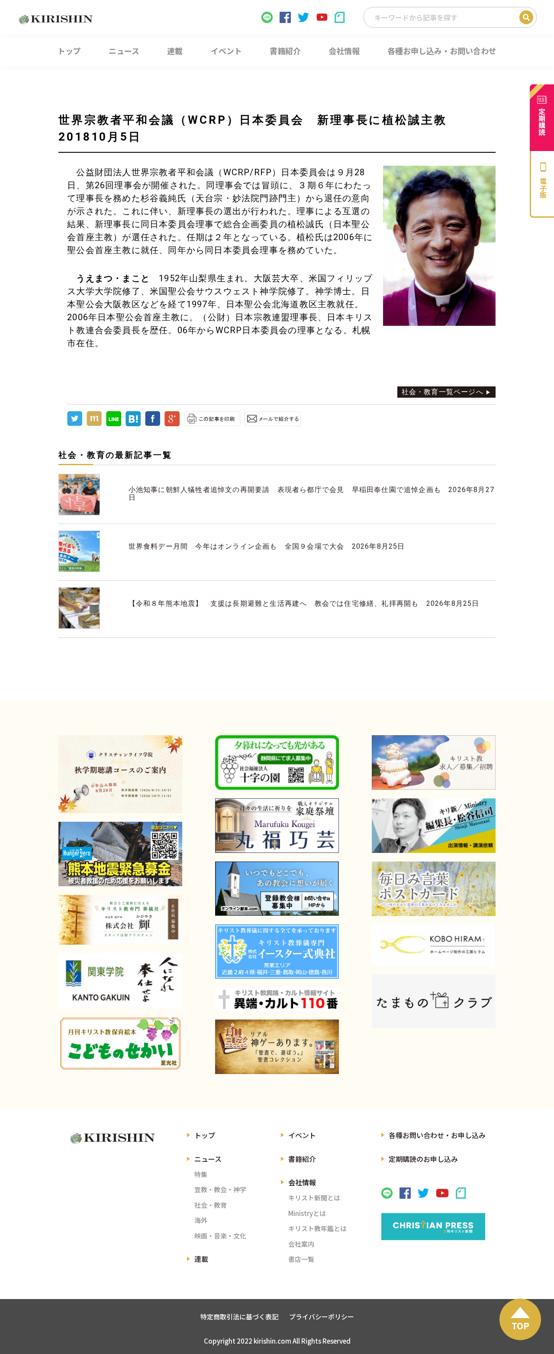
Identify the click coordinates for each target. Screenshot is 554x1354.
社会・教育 (210, 1204)
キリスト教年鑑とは (317, 1228)
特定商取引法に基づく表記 (239, 1316)
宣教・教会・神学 (220, 1189)
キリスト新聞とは (314, 1197)
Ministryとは (307, 1213)
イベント (302, 1135)
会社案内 (301, 1243)
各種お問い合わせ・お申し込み (437, 1135)
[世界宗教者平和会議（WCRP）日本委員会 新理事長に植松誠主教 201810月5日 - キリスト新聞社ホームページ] (133, 424)
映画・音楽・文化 (220, 1235)
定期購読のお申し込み (423, 1159)
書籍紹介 (302, 1159)
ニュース (208, 1159)
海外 (200, 1220)
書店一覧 (301, 1259)
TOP (520, 1325)
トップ (204, 1135)
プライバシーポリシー (321, 1316)
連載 (201, 1259)
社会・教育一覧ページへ (442, 392)
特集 (200, 1174)
